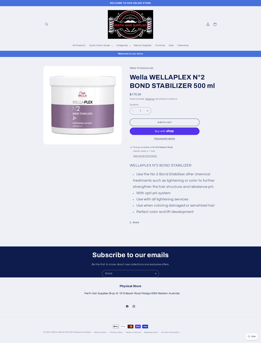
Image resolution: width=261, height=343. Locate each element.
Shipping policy (151, 332)
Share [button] (136, 222)
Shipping (149, 99)
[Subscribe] (155, 273)
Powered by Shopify (82, 332)
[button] (46, 24)
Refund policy (100, 332)
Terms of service (133, 332)
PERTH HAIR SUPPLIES (61, 332)
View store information (145, 156)
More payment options (164, 139)
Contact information (170, 332)
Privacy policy (116, 332)
